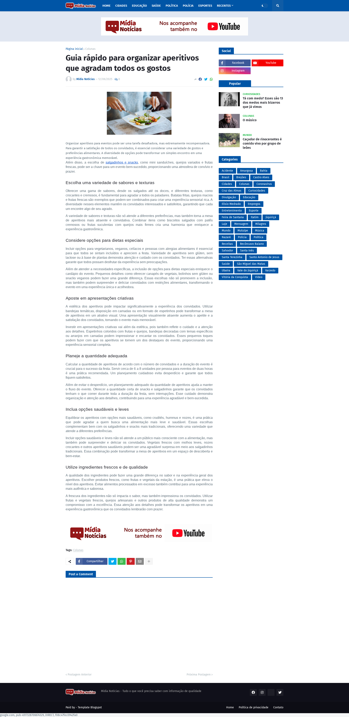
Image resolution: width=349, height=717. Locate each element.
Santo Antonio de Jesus (264, 257)
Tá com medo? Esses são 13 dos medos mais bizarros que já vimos (263, 102)
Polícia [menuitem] (188, 5)
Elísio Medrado (231, 204)
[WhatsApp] (211, 79)
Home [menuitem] (106, 5)
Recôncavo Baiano (252, 244)
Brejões (241, 177)
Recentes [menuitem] (224, 5)
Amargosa (246, 170)
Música (259, 230)
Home (230, 707)
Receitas (227, 244)
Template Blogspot (90, 707)
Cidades (227, 184)
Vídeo (258, 277)
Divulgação (229, 197)
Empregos (254, 204)
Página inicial (74, 49)
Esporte (254, 210)
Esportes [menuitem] (205, 5)
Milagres (260, 224)
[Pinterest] (131, 561)
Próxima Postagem (199, 674)
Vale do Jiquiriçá (247, 270)
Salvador (227, 250)
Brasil (225, 177)
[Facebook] (200, 79)
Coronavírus (264, 184)
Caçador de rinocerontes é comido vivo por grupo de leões (262, 143)
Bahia (263, 170)
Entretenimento (232, 210)
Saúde (226, 264)
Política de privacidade (253, 707)
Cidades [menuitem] (121, 5)
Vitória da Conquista (235, 277)
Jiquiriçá (271, 217)
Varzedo (270, 270)
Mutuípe (243, 230)
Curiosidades (256, 190)
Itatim (255, 217)
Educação (249, 197)
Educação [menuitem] (139, 5)
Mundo (226, 230)
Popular (235, 83)
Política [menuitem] (172, 5)
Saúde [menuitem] (156, 5)
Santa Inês (247, 250)
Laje (224, 224)
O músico (249, 120)
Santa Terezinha (232, 257)
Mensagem (241, 224)
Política (258, 237)
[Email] (140, 561)
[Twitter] (205, 79)
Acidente (227, 170)
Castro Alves (261, 177)
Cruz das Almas (231, 190)
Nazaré (226, 237)
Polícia (242, 237)
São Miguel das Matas (251, 264)
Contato (278, 707)
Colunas (90, 49)
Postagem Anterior (79, 674)
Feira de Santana (233, 217)
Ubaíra (226, 270)
